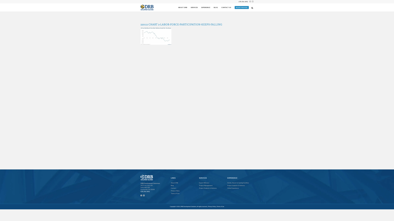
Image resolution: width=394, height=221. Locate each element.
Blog (172, 185)
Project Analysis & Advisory (208, 188)
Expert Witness (204, 183)
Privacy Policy (175, 191)
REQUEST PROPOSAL (242, 7)
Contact (173, 188)
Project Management (206, 185)
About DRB (174, 183)
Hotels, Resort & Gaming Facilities (238, 183)
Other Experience (233, 188)
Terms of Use (175, 193)
